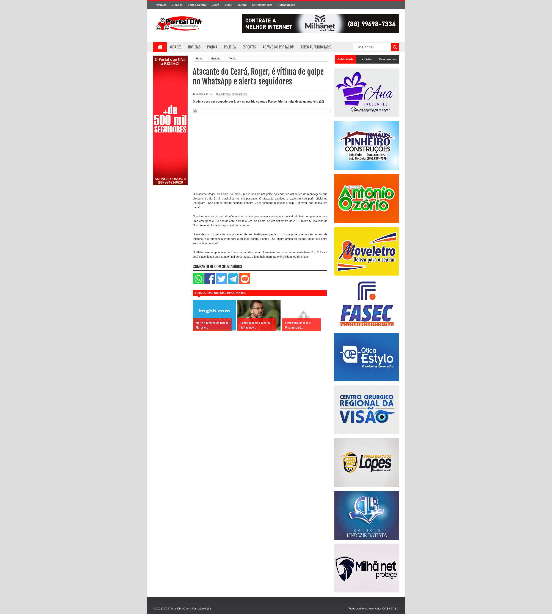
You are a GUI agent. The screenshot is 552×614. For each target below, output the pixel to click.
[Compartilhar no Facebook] (209, 283)
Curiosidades (286, 4)
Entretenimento (262, 4)
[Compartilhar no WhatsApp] (198, 283)
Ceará (215, 4)
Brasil (228, 4)
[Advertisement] (170, 257)
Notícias (161, 4)
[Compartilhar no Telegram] (233, 283)
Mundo (242, 4)
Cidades (177, 4)
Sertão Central (197, 4)
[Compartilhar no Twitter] (221, 283)
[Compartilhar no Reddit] (244, 283)
